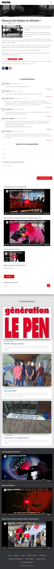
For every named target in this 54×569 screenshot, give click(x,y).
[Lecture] (5, 213)
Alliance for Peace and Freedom (12, 61)
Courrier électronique (9, 268)
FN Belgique (48, 61)
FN (40, 61)
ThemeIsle (32, 565)
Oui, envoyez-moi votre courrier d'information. (14, 162)
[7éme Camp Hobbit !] (27, 370)
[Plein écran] (48, 213)
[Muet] (46, 213)
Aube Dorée (24, 61)
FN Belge (43, 61)
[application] (27, 202)
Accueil (10, 555)
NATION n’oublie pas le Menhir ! (14, 344)
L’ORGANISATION (42, 555)
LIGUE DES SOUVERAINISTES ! (27, 562)
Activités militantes (8, 341)
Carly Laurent (9, 98)
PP (32, 63)
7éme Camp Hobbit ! (10, 391)
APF (20, 61)
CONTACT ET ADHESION (32, 555)
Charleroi (30, 61)
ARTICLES (23, 555)
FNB (3, 63)
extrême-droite (35, 61)
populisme (29, 63)
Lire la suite (6, 349)
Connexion (16, 555)
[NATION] (7, 2)
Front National (8, 63)
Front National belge (16, 63)
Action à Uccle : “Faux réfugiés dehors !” (16, 438)
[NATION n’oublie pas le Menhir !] (27, 323)
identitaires (23, 63)
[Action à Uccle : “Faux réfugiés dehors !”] (27, 417)
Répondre (49, 89)
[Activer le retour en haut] (51, 566)
